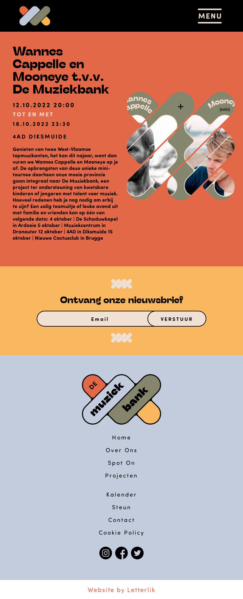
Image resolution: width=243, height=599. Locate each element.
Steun (121, 507)
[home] (35, 16)
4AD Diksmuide (40, 136)
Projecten (121, 475)
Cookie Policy (122, 532)
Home (121, 437)
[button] (210, 16)
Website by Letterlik (121, 589)
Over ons (122, 450)
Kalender (121, 494)
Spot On (121, 462)
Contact (121, 520)
